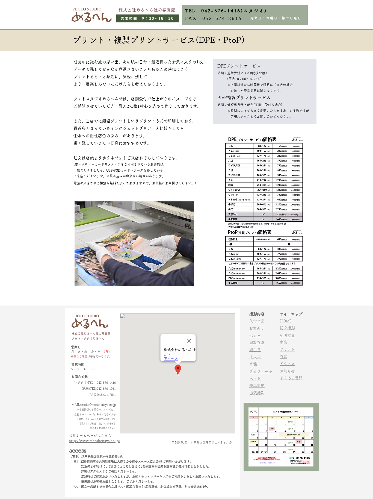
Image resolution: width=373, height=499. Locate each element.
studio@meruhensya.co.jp (98, 404)
